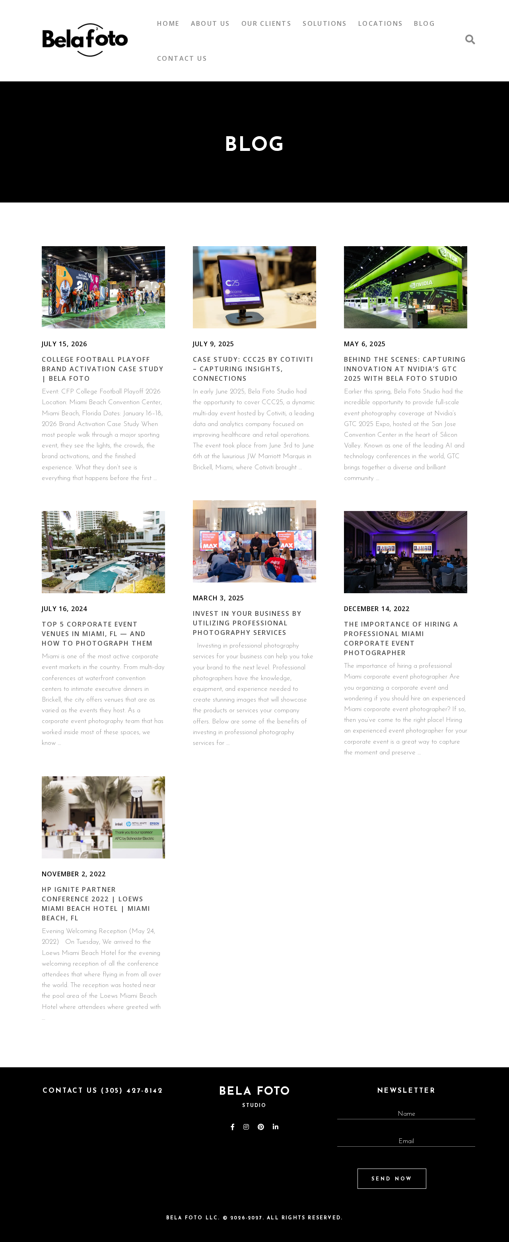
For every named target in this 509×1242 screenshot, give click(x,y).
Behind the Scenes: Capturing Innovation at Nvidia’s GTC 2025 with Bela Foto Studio (405, 369)
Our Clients (266, 23)
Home (168, 23)
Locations (380, 23)
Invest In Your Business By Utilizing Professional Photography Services (247, 623)
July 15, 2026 (64, 343)
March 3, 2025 (219, 598)
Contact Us (182, 58)
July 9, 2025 (213, 343)
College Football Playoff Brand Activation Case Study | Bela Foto (103, 369)
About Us (210, 23)
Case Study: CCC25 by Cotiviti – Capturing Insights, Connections (253, 369)
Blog (424, 23)
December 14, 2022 (377, 608)
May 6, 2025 (365, 343)
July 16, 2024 (64, 608)
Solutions (325, 23)
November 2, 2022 (74, 874)
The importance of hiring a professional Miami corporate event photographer (401, 638)
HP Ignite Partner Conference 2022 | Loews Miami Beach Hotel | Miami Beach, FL (96, 903)
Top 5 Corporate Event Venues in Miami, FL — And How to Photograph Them (97, 634)
